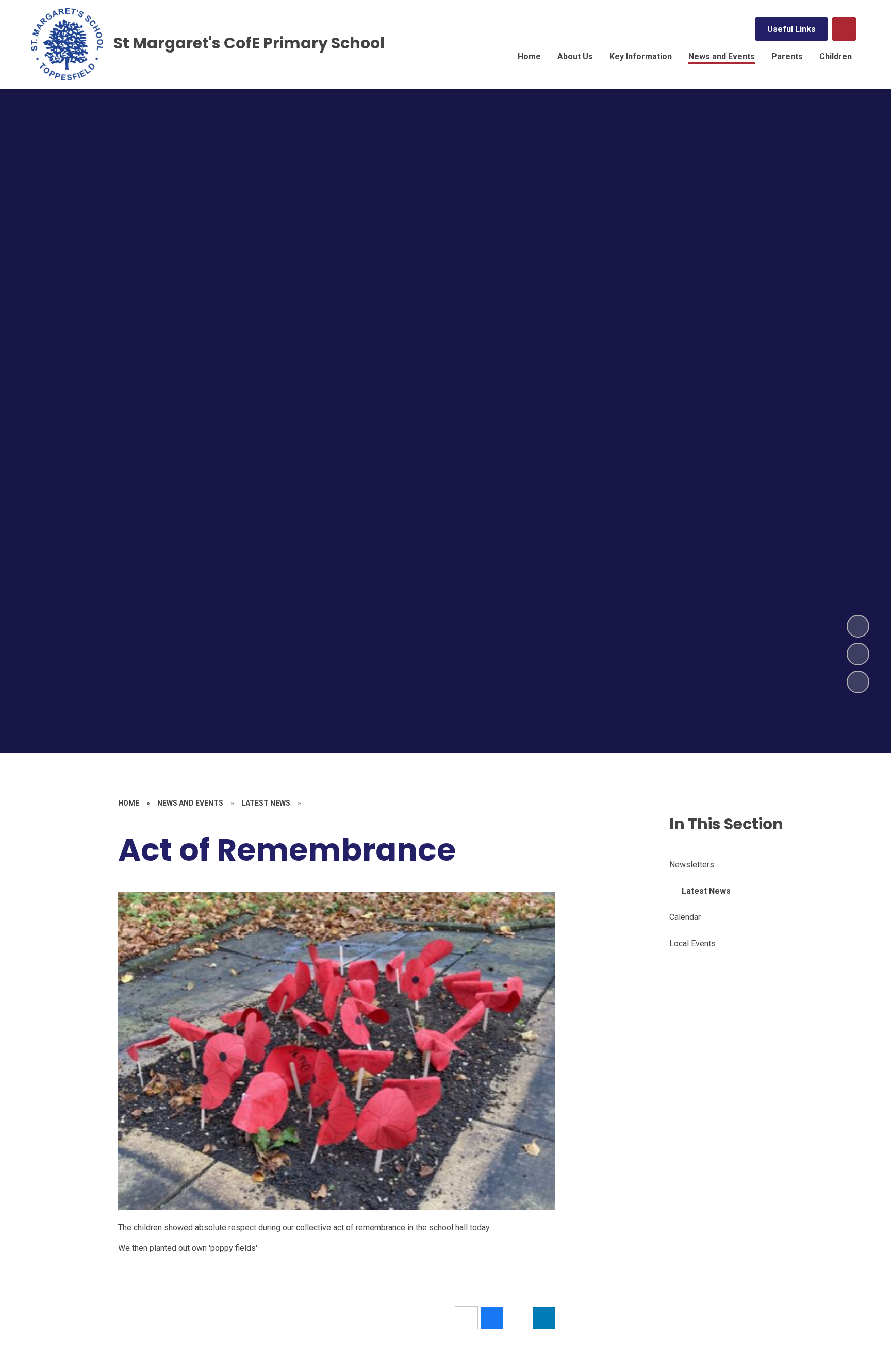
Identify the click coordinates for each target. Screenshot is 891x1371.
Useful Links (791, 29)
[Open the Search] (844, 29)
